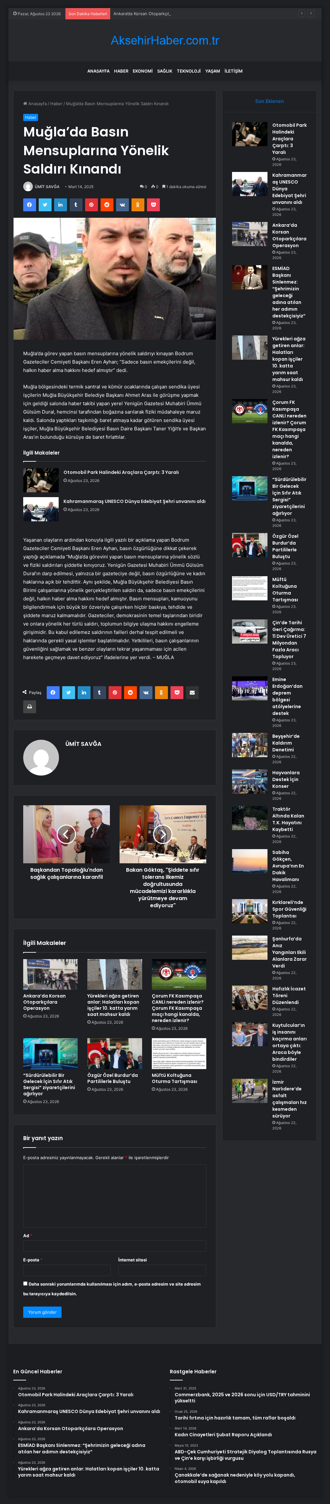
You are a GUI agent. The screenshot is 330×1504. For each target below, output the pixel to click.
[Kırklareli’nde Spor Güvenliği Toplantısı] (249, 911)
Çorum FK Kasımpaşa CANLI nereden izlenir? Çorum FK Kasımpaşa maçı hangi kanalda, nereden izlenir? (178, 1008)
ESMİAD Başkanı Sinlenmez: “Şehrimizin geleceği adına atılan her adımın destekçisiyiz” (289, 292)
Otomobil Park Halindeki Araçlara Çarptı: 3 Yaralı (121, 472)
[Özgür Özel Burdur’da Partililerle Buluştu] (114, 1053)
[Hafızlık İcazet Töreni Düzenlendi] (249, 998)
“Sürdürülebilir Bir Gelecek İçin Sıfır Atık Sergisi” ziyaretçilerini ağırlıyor (49, 1084)
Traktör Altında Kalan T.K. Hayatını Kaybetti (288, 819)
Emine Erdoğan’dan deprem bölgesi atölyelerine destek (287, 696)
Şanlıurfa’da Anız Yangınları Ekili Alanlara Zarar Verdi (289, 952)
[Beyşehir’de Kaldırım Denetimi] (249, 745)
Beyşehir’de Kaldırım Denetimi (286, 743)
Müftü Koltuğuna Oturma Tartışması (174, 1078)
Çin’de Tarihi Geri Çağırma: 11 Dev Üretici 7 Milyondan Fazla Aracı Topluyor (289, 639)
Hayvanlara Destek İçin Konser (286, 779)
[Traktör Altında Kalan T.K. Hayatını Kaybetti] (249, 818)
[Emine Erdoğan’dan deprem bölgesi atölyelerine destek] (249, 688)
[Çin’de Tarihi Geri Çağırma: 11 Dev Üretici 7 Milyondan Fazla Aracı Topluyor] (249, 631)
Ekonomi (143, 71)
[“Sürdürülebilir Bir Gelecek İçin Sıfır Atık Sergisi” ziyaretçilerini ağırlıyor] (50, 1053)
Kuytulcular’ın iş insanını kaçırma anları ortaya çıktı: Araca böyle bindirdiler (289, 1042)
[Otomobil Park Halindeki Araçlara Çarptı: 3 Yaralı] (41, 480)
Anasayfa (98, 71)
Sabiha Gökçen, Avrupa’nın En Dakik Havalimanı (288, 866)
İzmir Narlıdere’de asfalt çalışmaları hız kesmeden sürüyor (289, 1099)
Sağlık (164, 71)
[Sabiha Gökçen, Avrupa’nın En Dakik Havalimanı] (249, 861)
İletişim (234, 71)
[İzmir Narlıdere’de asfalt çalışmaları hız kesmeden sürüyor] (249, 1091)
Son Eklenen (269, 101)
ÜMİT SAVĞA (47, 186)
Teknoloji (189, 71)
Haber (121, 71)
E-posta (33, 1259)
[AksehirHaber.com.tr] (165, 40)
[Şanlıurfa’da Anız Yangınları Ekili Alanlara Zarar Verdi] (249, 948)
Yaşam (212, 71)
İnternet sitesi (132, 1259)
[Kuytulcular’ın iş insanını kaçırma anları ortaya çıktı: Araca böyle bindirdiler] (249, 1034)
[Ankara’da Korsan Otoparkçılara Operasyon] (50, 974)
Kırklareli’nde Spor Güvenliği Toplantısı (289, 909)
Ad (27, 1235)
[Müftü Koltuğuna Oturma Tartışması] (179, 1053)
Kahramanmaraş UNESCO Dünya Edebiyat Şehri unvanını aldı (134, 501)
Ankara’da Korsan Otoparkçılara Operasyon (155, 13)
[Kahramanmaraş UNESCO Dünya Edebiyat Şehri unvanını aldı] (41, 509)
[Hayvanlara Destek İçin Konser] (249, 781)
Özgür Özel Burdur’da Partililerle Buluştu (112, 1078)
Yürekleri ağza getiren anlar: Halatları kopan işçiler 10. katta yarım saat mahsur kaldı (113, 1005)
